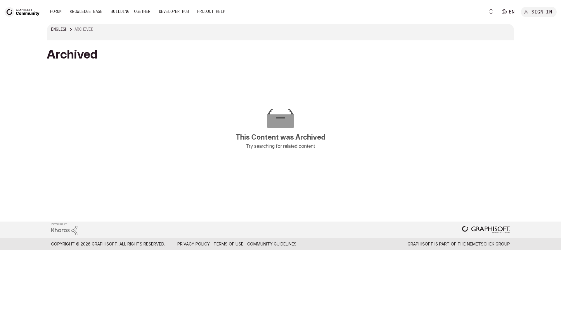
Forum (56, 11)
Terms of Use (228, 243)
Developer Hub (174, 11)
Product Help (211, 11)
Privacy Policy (193, 243)
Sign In (541, 11)
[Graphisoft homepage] (486, 230)
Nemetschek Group (488, 243)
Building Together (130, 11)
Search (491, 12)
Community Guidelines (272, 243)
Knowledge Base (86, 11)
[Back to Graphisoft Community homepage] (24, 11)
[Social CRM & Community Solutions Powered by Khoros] (64, 228)
